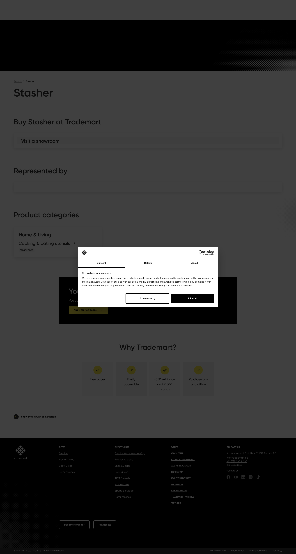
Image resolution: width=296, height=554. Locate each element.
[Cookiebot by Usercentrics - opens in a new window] (200, 252)
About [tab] (194, 263)
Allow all (192, 298)
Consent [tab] (101, 263)
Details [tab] (148, 263)
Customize (146, 298)
